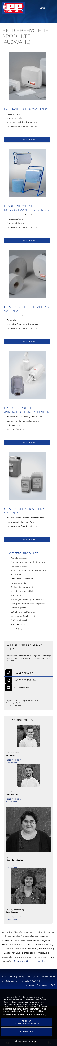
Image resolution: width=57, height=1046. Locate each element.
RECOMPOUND (18, 624)
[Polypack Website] (13, 7)
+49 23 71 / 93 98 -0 (24, 672)
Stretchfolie (16, 595)
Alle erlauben (26, 1031)
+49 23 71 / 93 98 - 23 (14, 917)
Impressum (30, 985)
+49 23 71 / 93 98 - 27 (14, 865)
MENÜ (43, 8)
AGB (53, 985)
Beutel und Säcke (19, 558)
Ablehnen (26, 1022)
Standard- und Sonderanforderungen (28, 562)
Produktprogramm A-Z (21, 628)
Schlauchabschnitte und (22, 579)
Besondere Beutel (19, 566)
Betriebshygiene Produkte (23, 612)
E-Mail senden (21, 687)
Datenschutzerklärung (35, 1014)
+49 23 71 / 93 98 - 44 (25, 680)
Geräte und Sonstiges (20, 620)
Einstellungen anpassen (26, 1041)
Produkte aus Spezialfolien (23, 591)
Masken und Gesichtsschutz (23, 616)
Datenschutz (43, 985)
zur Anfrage (28, 139)
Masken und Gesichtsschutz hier (29, 961)
